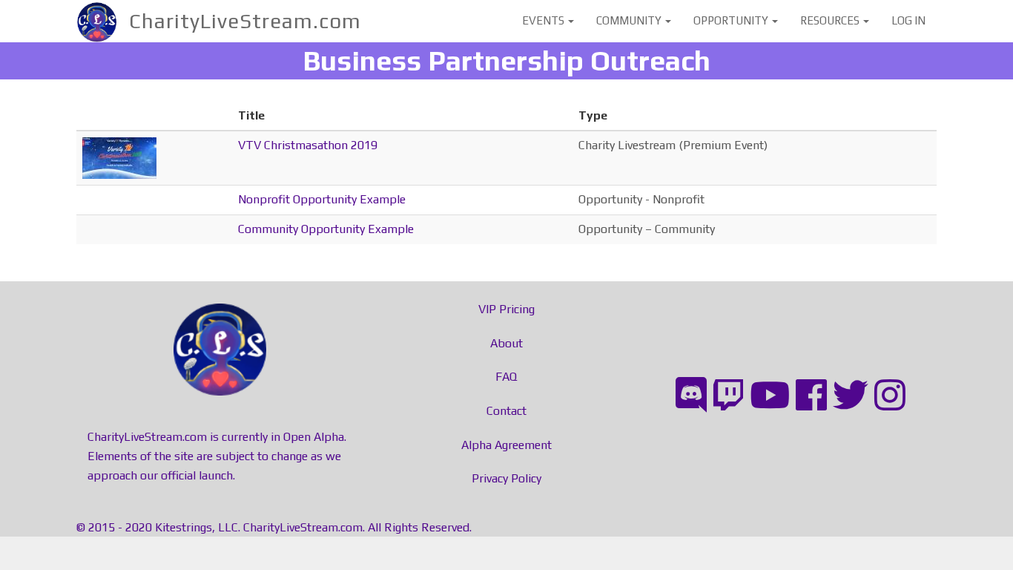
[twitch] (728, 395)
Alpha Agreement (506, 445)
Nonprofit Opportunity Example (322, 199)
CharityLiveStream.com (245, 21)
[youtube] (770, 395)
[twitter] (850, 395)
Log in (908, 20)
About (506, 343)
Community (630, 20)
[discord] (691, 395)
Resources (831, 20)
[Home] (102, 21)
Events (544, 20)
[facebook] (811, 395)
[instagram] (889, 395)
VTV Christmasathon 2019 (307, 145)
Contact (506, 411)
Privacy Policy (506, 478)
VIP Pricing (506, 309)
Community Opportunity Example (326, 229)
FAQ (506, 377)
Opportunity (732, 20)
